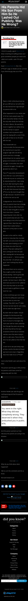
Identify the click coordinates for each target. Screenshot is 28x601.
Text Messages (14, 549)
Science (14, 533)
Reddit (17, 388)
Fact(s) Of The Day (14, 542)
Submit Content (14, 567)
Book (14, 544)
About (14, 556)
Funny (14, 530)
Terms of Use (14, 565)
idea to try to (20, 51)
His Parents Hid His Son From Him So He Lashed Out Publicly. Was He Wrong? (16, 44)
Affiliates (14, 569)
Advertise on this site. (9, 596)
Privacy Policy (14, 563)
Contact (14, 560)
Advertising (14, 558)
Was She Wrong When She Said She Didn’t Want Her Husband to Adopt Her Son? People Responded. (17, 507)
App (14, 547)
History (14, 535)
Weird (14, 528)
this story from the (10, 66)
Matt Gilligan (7, 27)
